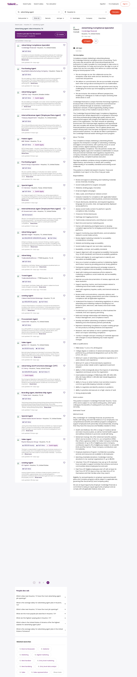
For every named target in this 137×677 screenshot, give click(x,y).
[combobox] (38, 12)
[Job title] (37, 12)
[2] (48, 582)
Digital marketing (43, 655)
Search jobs (18, 24)
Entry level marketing (46, 661)
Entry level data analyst (48, 666)
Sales (23, 672)
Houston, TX (27, 24)
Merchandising (27, 666)
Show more (25, 60)
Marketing (25, 655)
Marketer (46, 649)
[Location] (84, 12)
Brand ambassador (28, 649)
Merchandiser (26, 661)
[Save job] (64, 45)
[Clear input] (59, 12)
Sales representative (40, 672)
